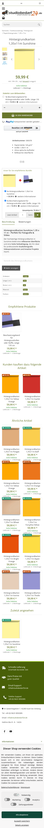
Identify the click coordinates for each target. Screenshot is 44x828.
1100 (24, 281)
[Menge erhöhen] (39, 107)
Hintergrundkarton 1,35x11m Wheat (11, 520)
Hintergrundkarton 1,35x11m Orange (32, 484)
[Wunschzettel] (40, 3)
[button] (21, 3)
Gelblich (25, 294)
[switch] (16, 794)
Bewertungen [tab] (25, 221)
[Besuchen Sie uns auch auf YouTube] (10, 731)
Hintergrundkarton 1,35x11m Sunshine (11, 642)
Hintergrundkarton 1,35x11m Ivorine (11, 594)
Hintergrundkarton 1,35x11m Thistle (32, 594)
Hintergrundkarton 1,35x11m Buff (32, 450)
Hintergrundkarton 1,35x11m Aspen (32, 557)
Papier (25, 289)
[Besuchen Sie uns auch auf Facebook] (4, 731)
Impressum (25, 787)
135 (24, 285)
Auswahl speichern (22, 821)
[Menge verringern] (4, 107)
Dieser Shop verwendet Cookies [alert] (22, 748)
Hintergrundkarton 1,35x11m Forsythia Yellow (32, 522)
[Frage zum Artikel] (23, 162)
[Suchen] (40, 25)
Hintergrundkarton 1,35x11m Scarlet (32, 397)
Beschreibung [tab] (8, 221)
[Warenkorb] (3, 17)
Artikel (12, 215)
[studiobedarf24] (22, 13)
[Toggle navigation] (3, 8)
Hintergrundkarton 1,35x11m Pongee (11, 450)
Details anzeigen (22, 825)
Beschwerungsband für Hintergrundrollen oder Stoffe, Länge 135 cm (22, 99)
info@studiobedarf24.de (17, 717)
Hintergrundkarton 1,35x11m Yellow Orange (11, 399)
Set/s (30, 215)
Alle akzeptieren (22, 815)
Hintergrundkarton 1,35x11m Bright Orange (11, 559)
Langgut (25, 276)
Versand (25, 81)
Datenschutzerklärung (10, 787)
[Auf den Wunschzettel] (21, 162)
